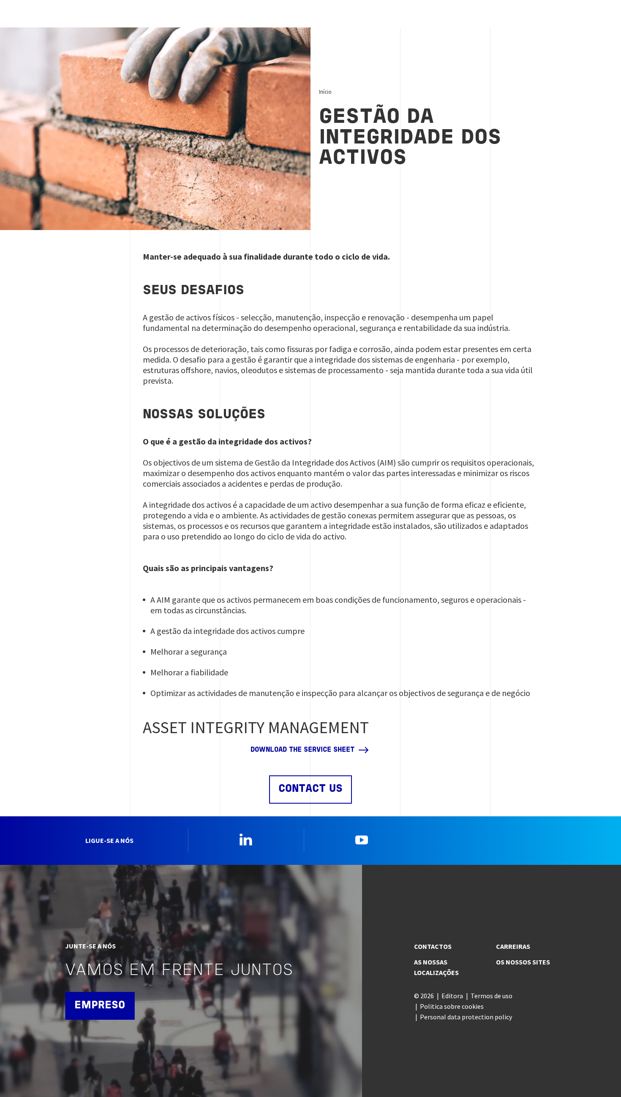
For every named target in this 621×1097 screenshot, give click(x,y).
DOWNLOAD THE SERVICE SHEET (302, 750)
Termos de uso (491, 995)
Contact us (310, 789)
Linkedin (246, 839)
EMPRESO (99, 1005)
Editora (452, 995)
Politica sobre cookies (452, 1006)
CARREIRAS (513, 946)
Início (325, 91)
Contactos (433, 946)
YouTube (361, 839)
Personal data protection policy (466, 1017)
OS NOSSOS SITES (523, 962)
